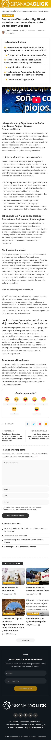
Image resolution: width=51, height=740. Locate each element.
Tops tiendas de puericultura (15, 535)
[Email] (46, 423)
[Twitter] (33, 423)
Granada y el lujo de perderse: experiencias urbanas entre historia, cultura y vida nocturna (13, 624)
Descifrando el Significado (21, 79)
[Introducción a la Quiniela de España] (37, 607)
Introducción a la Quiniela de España (36, 620)
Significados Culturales (19, 67)
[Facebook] (27, 423)
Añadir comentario (38, 30)
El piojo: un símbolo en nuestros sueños (27, 55)
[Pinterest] (39, 423)
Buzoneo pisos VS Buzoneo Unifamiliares (20, 546)
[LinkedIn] (35, 715)
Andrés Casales (12, 30)
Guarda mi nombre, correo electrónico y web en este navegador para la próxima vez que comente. (22, 508)
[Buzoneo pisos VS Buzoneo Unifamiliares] (37, 576)
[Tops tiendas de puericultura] (13, 576)
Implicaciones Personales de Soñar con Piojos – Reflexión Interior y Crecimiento (25, 73)
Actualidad (7, 15)
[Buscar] (46, 4)
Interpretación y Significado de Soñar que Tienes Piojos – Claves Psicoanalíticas (25, 49)
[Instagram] (30, 715)
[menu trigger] (5, 4)
